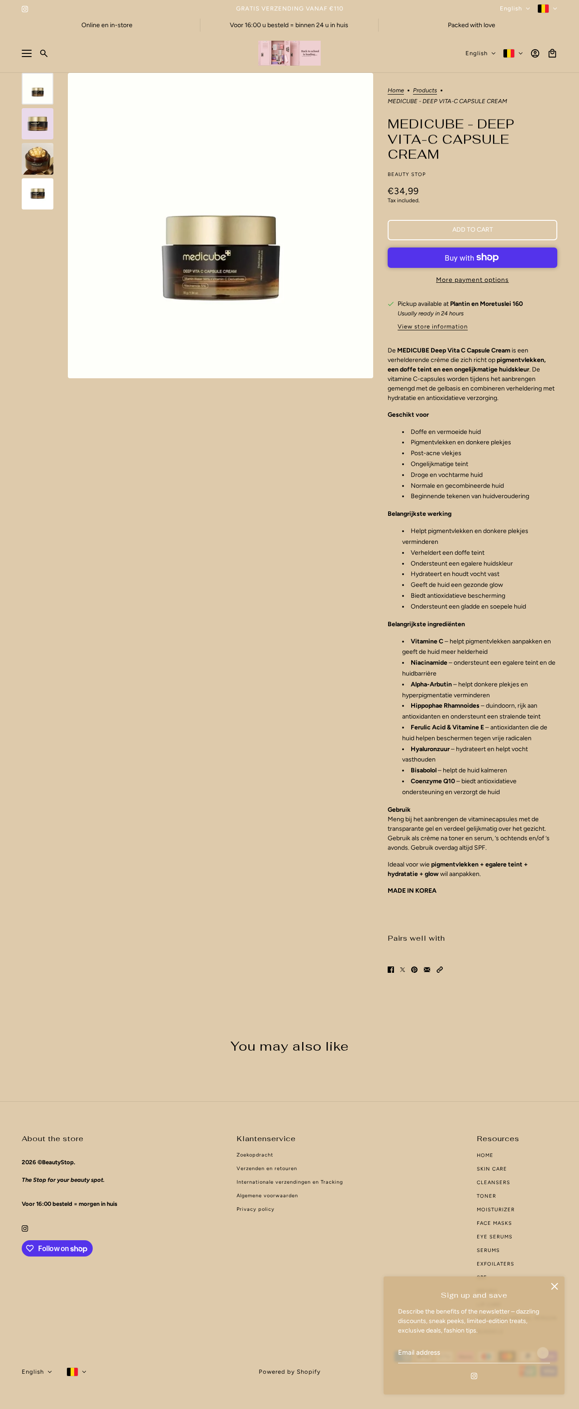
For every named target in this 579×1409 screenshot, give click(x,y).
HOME (485, 1155)
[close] (554, 1286)
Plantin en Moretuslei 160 (486, 304)
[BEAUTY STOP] (289, 53)
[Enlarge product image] (220, 225)
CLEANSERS (493, 1182)
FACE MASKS (494, 1223)
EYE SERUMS (495, 1237)
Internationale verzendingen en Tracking (290, 1182)
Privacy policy (256, 1209)
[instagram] (25, 8)
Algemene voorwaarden (267, 1196)
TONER (486, 1196)
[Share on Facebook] (391, 969)
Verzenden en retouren (267, 1168)
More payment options (472, 280)
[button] (439, 969)
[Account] (535, 53)
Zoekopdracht (255, 1155)
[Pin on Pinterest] (414, 969)
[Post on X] (402, 969)
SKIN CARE (492, 1169)
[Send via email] (427, 969)
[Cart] (552, 53)
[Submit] (543, 1353)
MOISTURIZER (496, 1210)
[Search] (44, 53)
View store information (433, 327)
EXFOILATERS (495, 1264)
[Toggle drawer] (27, 53)
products (425, 90)
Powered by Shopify (290, 1371)
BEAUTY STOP (407, 174)
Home (396, 90)
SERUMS (488, 1250)
